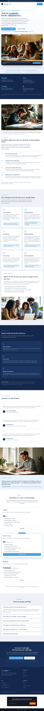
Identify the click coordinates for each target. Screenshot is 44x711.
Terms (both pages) (26, 685)
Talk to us (22, 580)
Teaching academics (5, 684)
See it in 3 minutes (21, 28)
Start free (40, 4)
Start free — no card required (8, 28)
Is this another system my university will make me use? (14, 607)
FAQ (24, 677)
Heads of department (5, 687)
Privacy (24, 684)
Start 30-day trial (22, 554)
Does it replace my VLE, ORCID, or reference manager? (14, 616)
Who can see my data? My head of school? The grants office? (16, 620)
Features (24, 672)
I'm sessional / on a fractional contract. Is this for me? (14, 625)
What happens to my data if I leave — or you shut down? (15, 629)
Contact (24, 687)
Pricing (24, 673)
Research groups (4, 685)
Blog (18, 709)
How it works (25, 675)
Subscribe (33, 703)
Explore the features (29, 657)
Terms (25, 709)
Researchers (3, 682)
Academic (6, 4)
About (24, 682)
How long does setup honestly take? (10, 633)
